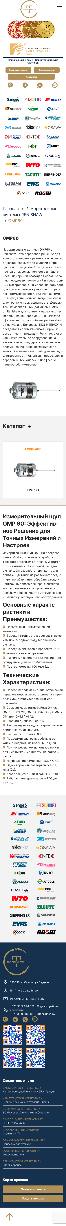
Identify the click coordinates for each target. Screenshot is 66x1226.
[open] (59, 6)
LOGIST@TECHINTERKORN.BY (21, 1150)
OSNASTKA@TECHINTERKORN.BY (24, 1140)
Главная (11, 208)
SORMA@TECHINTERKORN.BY (21, 1108)
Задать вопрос (46, 70)
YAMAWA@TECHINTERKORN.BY (22, 1098)
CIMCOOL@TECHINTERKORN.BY (23, 1119)
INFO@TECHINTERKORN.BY (27, 998)
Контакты (31, 77)
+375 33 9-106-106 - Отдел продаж (32, 1013)
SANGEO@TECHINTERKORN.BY (22, 1087)
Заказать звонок (18, 70)
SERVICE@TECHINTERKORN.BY (22, 1161)
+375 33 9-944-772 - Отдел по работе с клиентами (35, 1008)
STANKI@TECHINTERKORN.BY (21, 1129)
